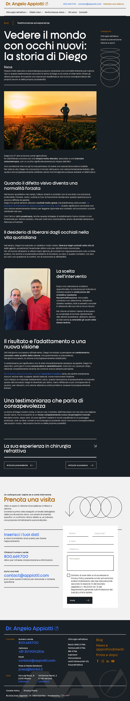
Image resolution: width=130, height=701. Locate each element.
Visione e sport (108, 42)
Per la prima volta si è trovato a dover (32, 373)
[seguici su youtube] (112, 661)
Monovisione (74, 658)
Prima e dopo (107, 654)
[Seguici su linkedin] (107, 661)
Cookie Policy (13, 690)
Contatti (83, 12)
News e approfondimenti (110, 647)
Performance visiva (54, 12)
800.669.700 (69, 4)
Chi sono (72, 12)
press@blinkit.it (31, 669)
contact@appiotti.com (89, 4)
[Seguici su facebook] (97, 661)
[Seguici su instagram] (102, 661)
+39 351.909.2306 (31, 651)
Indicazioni (23, 681)
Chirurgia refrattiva (16, 12)
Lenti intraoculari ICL (78, 661)
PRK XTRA (72, 651)
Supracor (73, 654)
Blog (6, 22)
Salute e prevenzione (111, 39)
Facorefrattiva (75, 664)
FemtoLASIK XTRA (76, 647)
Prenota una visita (112, 4)
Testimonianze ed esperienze (33, 22)
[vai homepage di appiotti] (27, 4)
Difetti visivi (35, 12)
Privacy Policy (30, 690)
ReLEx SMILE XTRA (76, 644)
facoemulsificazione (66, 297)
